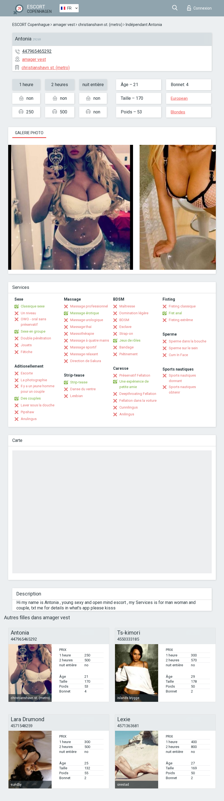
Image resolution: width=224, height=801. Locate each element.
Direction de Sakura (85, 361)
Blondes (178, 112)
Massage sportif (83, 347)
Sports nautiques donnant (182, 378)
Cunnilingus (128, 407)
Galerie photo (29, 133)
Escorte (27, 373)
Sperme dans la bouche (187, 341)
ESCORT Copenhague (31, 24)
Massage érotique (84, 313)
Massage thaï (81, 327)
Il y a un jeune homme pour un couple (37, 389)
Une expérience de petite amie (134, 384)
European (179, 98)
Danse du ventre (83, 389)
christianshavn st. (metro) (100, 24)
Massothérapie (82, 333)
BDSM (124, 320)
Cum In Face (178, 355)
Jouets (26, 345)
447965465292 (37, 51)
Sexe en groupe (33, 331)
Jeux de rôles (129, 340)
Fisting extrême (181, 320)
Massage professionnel (89, 306)
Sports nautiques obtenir (182, 389)
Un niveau (28, 313)
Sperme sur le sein (183, 348)
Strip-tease (78, 382)
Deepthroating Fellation (137, 394)
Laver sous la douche (37, 405)
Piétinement (128, 354)
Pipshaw (27, 412)
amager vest (64, 24)
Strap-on (126, 333)
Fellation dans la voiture (138, 400)
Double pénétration (36, 338)
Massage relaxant (84, 354)
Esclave (125, 327)
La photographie (34, 380)
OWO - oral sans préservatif (33, 322)
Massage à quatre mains (89, 340)
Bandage (126, 347)
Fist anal (175, 313)
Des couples (31, 398)
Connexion (202, 8)
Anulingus (29, 419)
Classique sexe (33, 306)
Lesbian (76, 396)
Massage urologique (86, 320)
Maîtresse (127, 306)
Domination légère (133, 313)
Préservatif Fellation (134, 375)
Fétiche (26, 352)
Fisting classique (182, 306)
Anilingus (126, 414)
